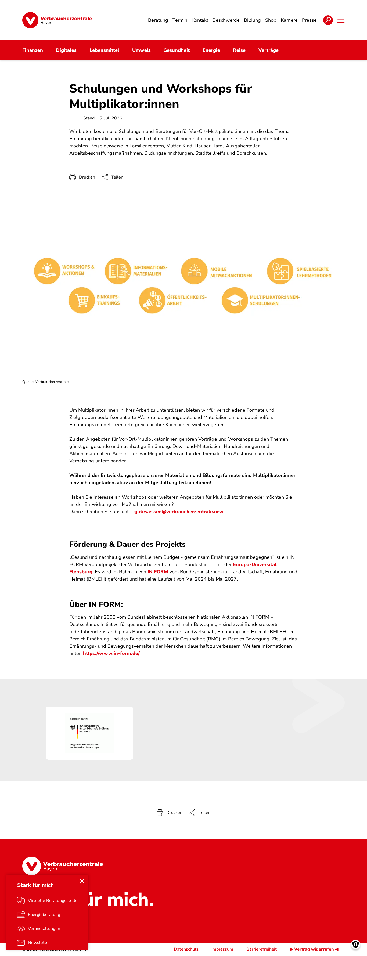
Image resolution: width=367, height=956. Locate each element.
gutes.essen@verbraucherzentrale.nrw (179, 511)
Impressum (222, 949)
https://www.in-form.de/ (111, 653)
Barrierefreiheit (261, 949)
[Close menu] (82, 881)
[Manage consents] (355, 944)
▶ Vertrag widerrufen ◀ (314, 949)
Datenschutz (186, 949)
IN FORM (157, 571)
